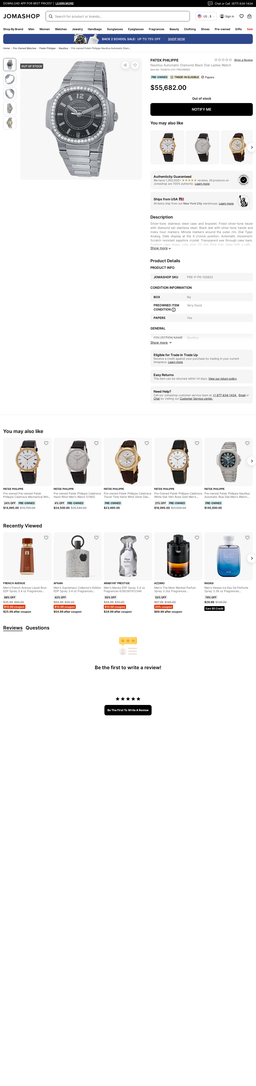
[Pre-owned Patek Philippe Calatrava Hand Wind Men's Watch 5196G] (96, 443)
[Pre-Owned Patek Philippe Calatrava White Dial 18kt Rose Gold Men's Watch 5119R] (197, 443)
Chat (157, 398)
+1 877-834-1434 (225, 395)
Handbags (95, 29)
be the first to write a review (128, 710)
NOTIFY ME (201, 109)
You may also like (166, 123)
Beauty (174, 29)
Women (44, 29)
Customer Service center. (196, 398)
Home (6, 48)
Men (31, 29)
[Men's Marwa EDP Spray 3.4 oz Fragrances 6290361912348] (147, 537)
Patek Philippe (47, 48)
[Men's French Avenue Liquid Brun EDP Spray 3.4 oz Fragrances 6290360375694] (46, 537)
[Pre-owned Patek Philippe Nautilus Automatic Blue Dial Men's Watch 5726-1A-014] (247, 443)
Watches (61, 29)
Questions (37, 628)
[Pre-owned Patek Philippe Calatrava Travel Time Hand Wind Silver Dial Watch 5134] (147, 443)
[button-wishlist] (241, 16)
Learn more (202, 183)
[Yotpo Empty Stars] (223, 60)
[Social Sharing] (125, 65)
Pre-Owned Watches (24, 48)
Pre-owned (222, 29)
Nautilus (63, 48)
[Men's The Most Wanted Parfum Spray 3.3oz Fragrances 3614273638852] (197, 537)
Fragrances (156, 29)
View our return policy (222, 378)
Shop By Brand (13, 29)
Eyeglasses (136, 29)
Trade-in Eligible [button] (186, 77)
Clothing (190, 29)
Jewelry (77, 29)
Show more (159, 248)
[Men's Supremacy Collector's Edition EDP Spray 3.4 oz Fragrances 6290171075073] (96, 537)
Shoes (205, 29)
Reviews (13, 628)
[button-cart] (249, 16)
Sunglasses (115, 29)
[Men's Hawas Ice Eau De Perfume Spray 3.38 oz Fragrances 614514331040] (247, 537)
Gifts (238, 29)
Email (242, 395)
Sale (250, 29)
